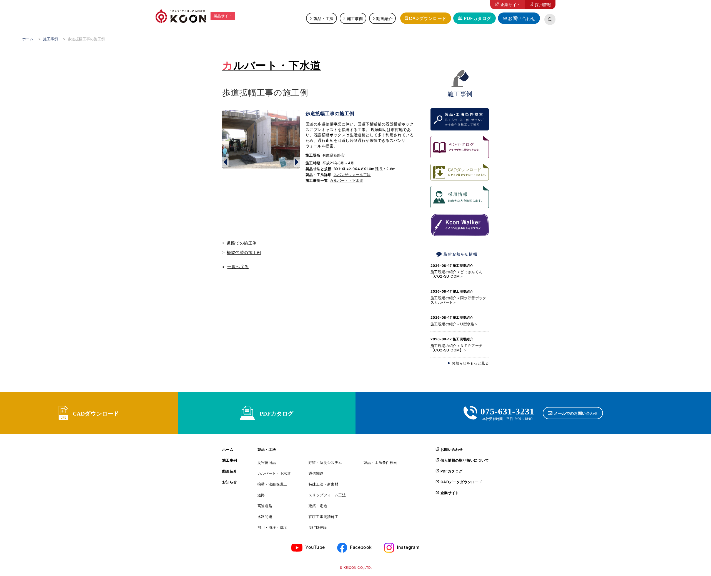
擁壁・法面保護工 (272, 484)
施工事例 (355, 18)
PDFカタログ (477, 18)
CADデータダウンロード (461, 482)
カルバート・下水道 (271, 65)
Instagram (408, 547)
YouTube (315, 547)
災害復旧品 (266, 462)
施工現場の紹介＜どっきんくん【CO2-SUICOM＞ (456, 274)
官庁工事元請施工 (323, 517)
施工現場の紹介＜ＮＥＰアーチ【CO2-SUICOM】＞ (456, 347)
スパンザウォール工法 (352, 174)
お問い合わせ (521, 18)
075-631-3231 (507, 410)
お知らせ (229, 482)
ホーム (227, 449)
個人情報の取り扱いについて (464, 460)
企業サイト (510, 4)
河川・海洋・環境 (272, 527)
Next (297, 162)
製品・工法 (324, 18)
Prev (225, 162)
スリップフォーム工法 (327, 495)
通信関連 (316, 473)
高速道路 (264, 506)
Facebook (361, 547)
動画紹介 (384, 18)
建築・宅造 (318, 506)
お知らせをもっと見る (470, 363)
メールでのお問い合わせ (576, 413)
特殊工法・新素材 (323, 484)
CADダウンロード (427, 18)
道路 (261, 495)
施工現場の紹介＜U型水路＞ (454, 324)
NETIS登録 (318, 527)
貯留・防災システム (325, 462)
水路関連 (264, 517)
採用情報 (543, 4)
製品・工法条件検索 (380, 462)
